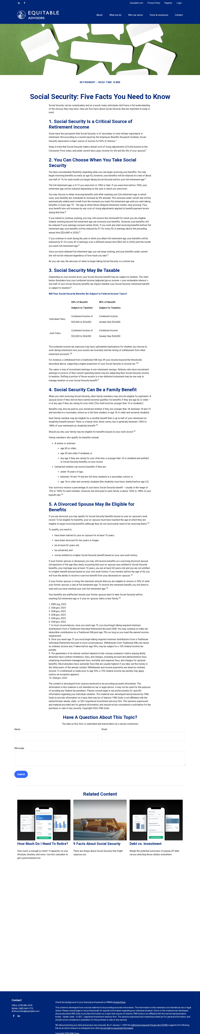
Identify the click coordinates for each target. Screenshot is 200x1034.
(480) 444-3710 (26, 1008)
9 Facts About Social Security (96, 844)
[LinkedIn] (19, 3)
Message (19, 748)
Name (17, 729)
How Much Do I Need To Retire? (42, 844)
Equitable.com (136, 3)
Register (168, 3)
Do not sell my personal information (116, 1028)
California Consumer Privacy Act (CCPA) (149, 1025)
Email (104, 729)
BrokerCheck (119, 1002)
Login (179, 3)
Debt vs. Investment (145, 844)
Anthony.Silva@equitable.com (25, 1011)
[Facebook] (24, 3)
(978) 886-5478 (25, 1005)
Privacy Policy (154, 3)
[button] (99, 14)
